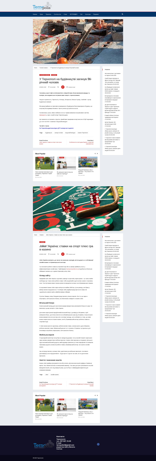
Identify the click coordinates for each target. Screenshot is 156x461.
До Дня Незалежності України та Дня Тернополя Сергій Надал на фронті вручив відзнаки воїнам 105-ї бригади (112, 108)
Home (35, 67)
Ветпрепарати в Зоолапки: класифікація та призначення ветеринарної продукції (113, 97)
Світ (81, 14)
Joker (46, 374)
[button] (96, 154)
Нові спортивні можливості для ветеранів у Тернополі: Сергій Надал (44, 173)
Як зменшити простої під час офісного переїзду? (65, 173)
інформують (42, 115)
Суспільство (57, 14)
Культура (88, 14)
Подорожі (96, 14)
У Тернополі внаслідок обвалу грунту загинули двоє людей (112, 148)
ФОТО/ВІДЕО (73, 14)
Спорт (65, 14)
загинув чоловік (59, 132)
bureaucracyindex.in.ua (72, 269)
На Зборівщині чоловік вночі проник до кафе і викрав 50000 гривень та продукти (112, 89)
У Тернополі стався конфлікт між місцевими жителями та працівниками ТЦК (112, 139)
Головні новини (44, 67)
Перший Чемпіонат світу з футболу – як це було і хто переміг (86, 171)
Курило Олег (42, 87)
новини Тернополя (83, 132)
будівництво (48, 132)
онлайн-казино (55, 374)
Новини (35, 14)
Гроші (41, 14)
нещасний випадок (70, 132)
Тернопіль (48, 14)
